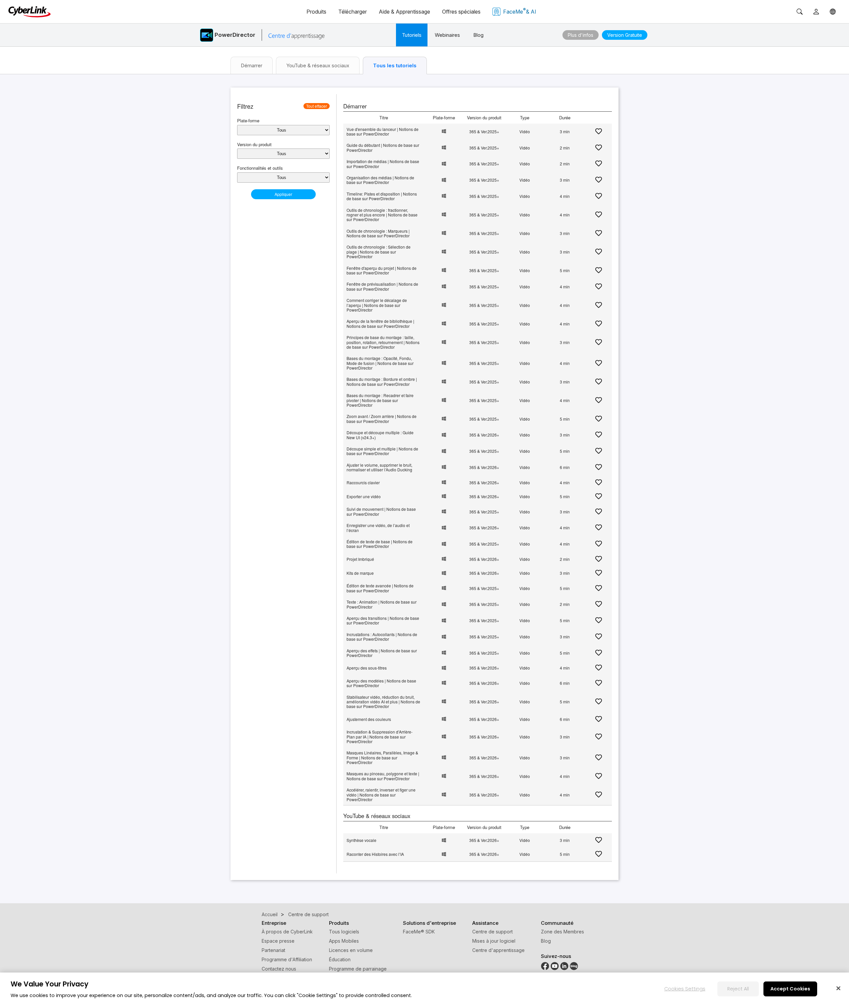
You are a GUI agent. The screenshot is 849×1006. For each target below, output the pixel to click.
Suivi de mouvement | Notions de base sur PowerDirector (381, 511)
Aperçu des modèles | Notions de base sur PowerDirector (381, 683)
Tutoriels (412, 35)
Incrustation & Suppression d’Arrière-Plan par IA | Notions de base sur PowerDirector (380, 736)
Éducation (340, 959)
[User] (816, 11)
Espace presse (278, 941)
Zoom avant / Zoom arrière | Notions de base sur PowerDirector (382, 418)
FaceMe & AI (519, 11)
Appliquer (283, 194)
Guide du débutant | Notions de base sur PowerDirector (383, 147)
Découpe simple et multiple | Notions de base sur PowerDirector (382, 451)
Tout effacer (316, 106)
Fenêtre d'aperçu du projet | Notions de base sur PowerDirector (382, 270)
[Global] (832, 11)
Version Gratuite (624, 35)
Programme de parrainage (358, 969)
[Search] (799, 11)
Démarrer (251, 65)
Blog (478, 35)
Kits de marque (360, 573)
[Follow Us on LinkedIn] (564, 965)
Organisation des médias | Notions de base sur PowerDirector (380, 180)
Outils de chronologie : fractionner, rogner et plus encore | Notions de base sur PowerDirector (382, 214)
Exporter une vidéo (364, 496)
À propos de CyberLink (287, 931)
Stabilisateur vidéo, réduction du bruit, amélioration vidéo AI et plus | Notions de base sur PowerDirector (383, 701)
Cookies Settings (684, 988)
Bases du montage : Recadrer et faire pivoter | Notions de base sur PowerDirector (380, 400)
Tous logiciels (344, 931)
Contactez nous (279, 969)
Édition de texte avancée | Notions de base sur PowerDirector (380, 588)
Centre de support (492, 931)
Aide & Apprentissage (404, 11)
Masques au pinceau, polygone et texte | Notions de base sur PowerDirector (383, 776)
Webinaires (447, 35)
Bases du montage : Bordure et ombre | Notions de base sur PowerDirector (382, 381)
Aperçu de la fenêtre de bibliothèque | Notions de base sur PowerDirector (380, 323)
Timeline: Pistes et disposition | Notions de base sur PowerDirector (382, 196)
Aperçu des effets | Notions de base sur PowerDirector (382, 653)
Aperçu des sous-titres (367, 668)
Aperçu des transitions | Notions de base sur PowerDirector (383, 620)
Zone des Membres (562, 931)
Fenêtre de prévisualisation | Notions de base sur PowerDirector (382, 286)
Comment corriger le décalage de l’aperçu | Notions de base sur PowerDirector (377, 305)
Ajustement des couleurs (369, 719)
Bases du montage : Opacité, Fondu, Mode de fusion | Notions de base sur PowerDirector (380, 363)
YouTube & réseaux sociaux (317, 65)
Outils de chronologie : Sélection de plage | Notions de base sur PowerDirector (379, 251)
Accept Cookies (790, 988)
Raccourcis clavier (363, 482)
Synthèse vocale (361, 840)
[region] (424, 989)
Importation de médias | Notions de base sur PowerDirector (383, 163)
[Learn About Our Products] (574, 965)
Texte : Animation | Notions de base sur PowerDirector (382, 604)
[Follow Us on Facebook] (545, 965)
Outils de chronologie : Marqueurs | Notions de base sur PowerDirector (378, 233)
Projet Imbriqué (360, 559)
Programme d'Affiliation (287, 959)
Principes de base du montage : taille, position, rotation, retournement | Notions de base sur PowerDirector (383, 342)
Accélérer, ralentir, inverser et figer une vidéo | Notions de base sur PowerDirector (381, 794)
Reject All (738, 988)
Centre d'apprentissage (498, 950)
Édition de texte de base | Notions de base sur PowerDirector (380, 544)
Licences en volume (351, 950)
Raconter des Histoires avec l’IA (375, 854)
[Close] (838, 988)
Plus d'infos (580, 35)
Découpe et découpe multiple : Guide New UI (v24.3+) (380, 435)
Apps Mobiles (344, 941)
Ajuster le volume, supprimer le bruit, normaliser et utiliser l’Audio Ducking (379, 467)
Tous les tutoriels (395, 65)
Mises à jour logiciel (493, 941)
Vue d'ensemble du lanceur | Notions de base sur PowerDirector (383, 131)
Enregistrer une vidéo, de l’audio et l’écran (378, 527)
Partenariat (273, 950)
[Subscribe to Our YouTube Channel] (555, 965)
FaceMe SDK (419, 931)
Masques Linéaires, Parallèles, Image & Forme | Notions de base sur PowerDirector (382, 757)
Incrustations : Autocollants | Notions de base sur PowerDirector (382, 636)
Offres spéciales (461, 11)
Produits (316, 11)
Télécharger (352, 11)
